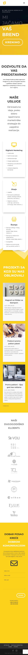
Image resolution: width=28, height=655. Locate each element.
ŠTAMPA (13, 390)
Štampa (14, 225)
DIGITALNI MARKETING (17, 645)
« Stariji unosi (6, 405)
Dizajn (14, 189)
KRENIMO (12, 42)
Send (20, 595)
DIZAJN (10, 646)
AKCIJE (12, 305)
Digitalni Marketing (14, 150)
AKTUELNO (6, 645)
